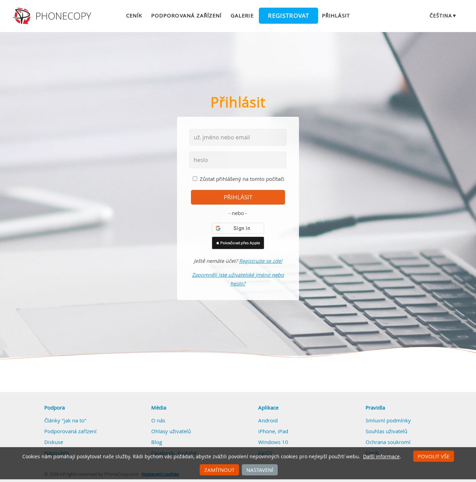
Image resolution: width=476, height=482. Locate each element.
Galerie (242, 15)
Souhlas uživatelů (386, 431)
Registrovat (288, 16)
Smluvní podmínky (388, 420)
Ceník (134, 15)
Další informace (381, 456)
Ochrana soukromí (388, 441)
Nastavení (259, 469)
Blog (156, 441)
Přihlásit (336, 15)
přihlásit (238, 197)
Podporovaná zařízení (186, 15)
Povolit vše (434, 456)
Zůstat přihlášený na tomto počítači (242, 178)
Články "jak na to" (65, 420)
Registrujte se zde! (260, 261)
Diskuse (53, 441)
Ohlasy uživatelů (171, 431)
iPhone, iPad (273, 431)
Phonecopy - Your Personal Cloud (53, 16)
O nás (158, 420)
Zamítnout (219, 469)
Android (268, 420)
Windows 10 (273, 441)
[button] (238, 243)
